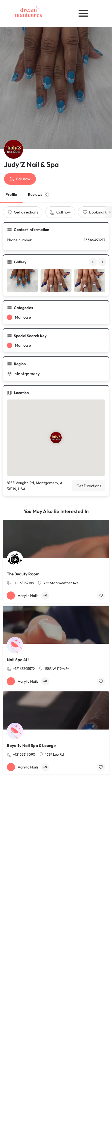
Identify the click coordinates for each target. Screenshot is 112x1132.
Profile (11, 194)
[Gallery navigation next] (102, 262)
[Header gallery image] (56, 88)
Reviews (37, 194)
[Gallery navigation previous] (93, 262)
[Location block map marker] (56, 437)
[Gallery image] (22, 280)
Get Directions (88, 485)
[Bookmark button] (101, 595)
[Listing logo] (13, 149)
